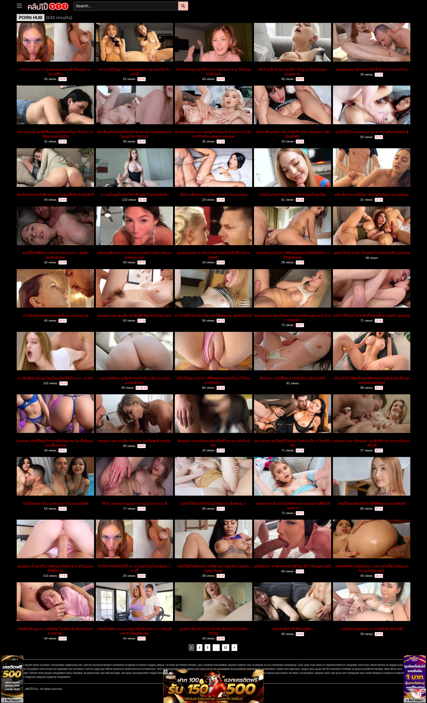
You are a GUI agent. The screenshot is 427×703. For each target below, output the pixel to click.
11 (225, 647)
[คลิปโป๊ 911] (48, 5)
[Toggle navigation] (21, 5)
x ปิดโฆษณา (12, 700)
